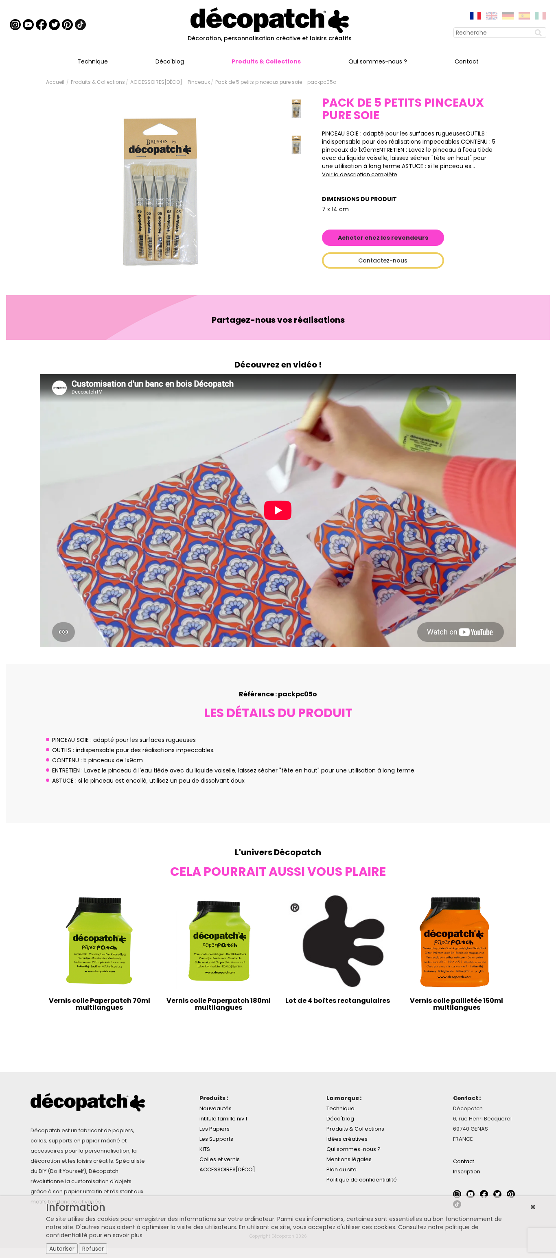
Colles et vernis (219, 1159)
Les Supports (216, 1139)
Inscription (466, 1171)
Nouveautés (215, 1108)
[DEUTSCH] (508, 15)
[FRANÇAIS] (475, 15)
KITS (204, 1149)
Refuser (93, 1249)
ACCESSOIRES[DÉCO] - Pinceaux (170, 82)
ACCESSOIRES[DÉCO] (227, 1169)
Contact (467, 61)
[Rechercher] (539, 32)
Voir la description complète (359, 174)
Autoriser (61, 1249)
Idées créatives (347, 1139)
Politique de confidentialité (361, 1180)
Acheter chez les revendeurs (383, 238)
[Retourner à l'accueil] (269, 19)
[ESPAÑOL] (524, 15)
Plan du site (341, 1169)
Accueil (55, 82)
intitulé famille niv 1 (223, 1118)
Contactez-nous (382, 260)
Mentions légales (349, 1159)
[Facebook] (41, 24)
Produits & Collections (266, 61)
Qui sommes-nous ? (377, 61)
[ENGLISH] (491, 15)
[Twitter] (54, 24)
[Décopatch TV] (28, 24)
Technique (92, 61)
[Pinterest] (67, 24)
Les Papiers (214, 1129)
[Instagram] (15, 24)
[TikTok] (80, 24)
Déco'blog (169, 61)
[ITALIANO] (540, 15)
